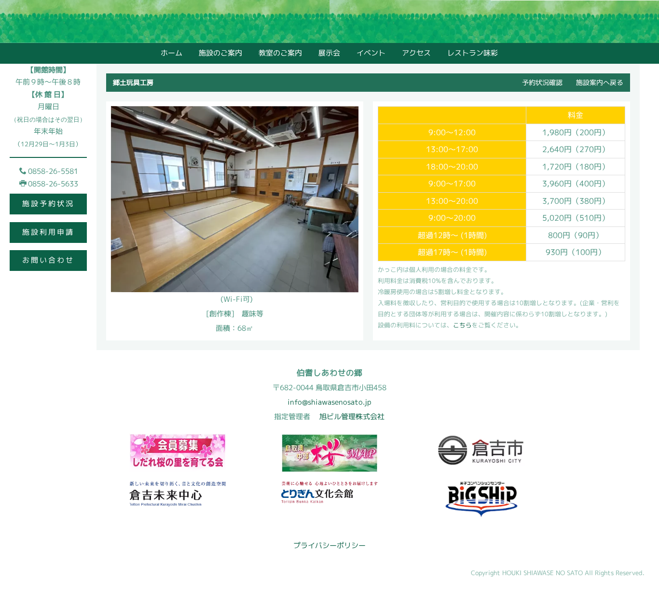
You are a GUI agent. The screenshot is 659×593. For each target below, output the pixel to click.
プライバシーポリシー (329, 545)
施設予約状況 (48, 203)
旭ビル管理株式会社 (351, 416)
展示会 (329, 53)
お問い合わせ (48, 260)
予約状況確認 (542, 82)
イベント (371, 53)
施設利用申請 (48, 232)
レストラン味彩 (472, 53)
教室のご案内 (280, 53)
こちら (462, 325)
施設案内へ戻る (599, 82)
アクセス (416, 53)
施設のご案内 (220, 53)
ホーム (171, 53)
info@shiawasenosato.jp (329, 402)
